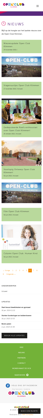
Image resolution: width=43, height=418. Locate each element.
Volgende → (11, 274)
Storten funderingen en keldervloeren (16, 316)
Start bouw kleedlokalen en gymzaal (16, 307)
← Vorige (6, 270)
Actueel (4, 291)
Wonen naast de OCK (21, 368)
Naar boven (20, 375)
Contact (21, 363)
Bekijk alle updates (14, 336)
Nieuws (21, 353)
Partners (21, 358)
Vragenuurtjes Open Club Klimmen (21, 85)
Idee (21, 347)
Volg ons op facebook (24, 385)
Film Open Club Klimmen (16, 211)
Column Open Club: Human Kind (20, 253)
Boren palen (6, 324)
